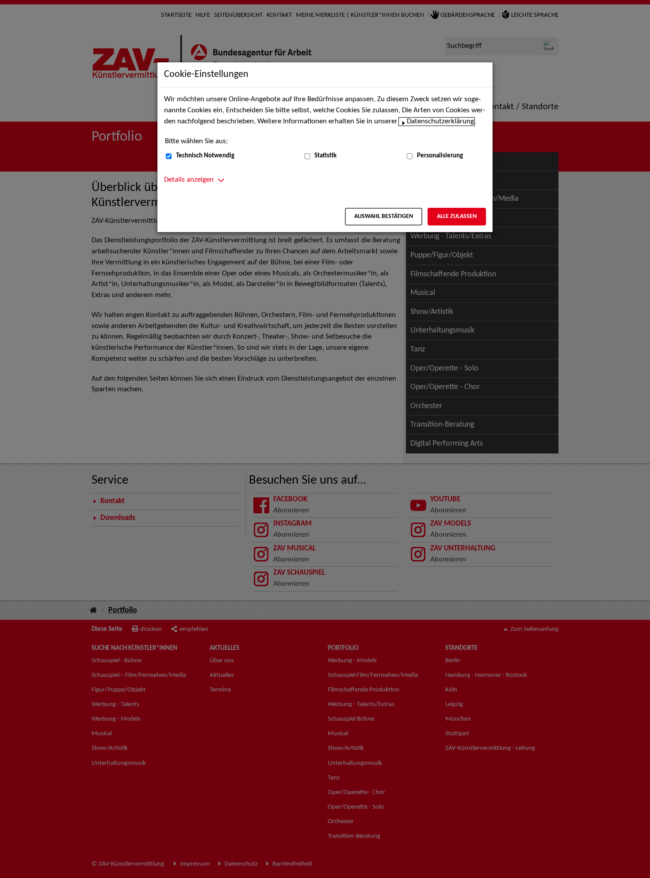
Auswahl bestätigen (383, 216)
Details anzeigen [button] (189, 179)
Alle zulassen (457, 216)
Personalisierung (440, 156)
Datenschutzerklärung (440, 121)
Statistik (325, 156)
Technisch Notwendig (205, 156)
